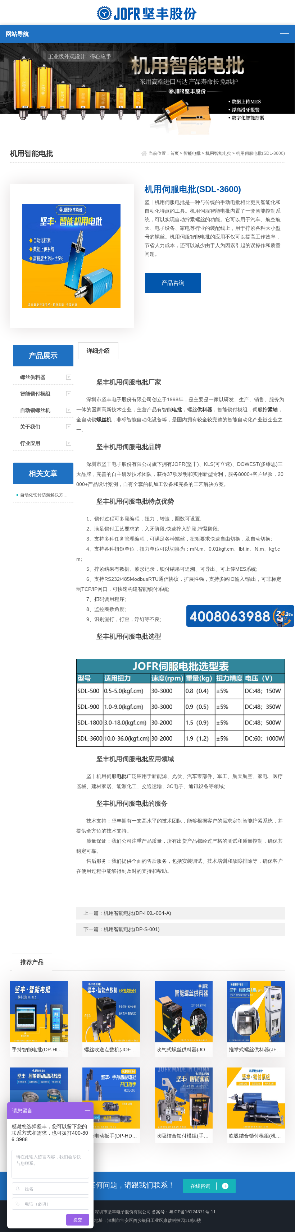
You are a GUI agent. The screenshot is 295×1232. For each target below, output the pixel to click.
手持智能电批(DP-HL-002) (40, 1049)
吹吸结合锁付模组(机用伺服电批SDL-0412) (257, 1136)
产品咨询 (173, 283)
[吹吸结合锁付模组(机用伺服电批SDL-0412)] (256, 1098)
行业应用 (30, 443)
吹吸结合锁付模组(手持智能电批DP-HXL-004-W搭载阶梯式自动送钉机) (184, 1136)
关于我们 (30, 427)
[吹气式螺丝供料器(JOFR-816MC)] (183, 1011)
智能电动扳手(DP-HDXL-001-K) (112, 1136)
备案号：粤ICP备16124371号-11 (184, 1211)
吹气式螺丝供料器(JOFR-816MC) (184, 1049)
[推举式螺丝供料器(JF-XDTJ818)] (256, 1011)
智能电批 (192, 153)
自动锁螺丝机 (35, 410)
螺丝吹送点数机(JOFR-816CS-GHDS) (112, 1049)
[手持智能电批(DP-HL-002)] (39, 1011)
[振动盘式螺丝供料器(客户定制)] (39, 1098)
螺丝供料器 (32, 377)
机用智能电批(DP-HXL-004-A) (137, 913)
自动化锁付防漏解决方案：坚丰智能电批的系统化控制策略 (46, 494)
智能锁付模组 (35, 394)
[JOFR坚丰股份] (147, 13)
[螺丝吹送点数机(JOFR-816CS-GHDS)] (111, 1011)
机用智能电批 (218, 153)
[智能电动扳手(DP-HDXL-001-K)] (111, 1098)
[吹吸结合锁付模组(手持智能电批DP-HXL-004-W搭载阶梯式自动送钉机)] (183, 1098)
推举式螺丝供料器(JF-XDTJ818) (257, 1049)
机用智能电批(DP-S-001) (132, 929)
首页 (174, 153)
